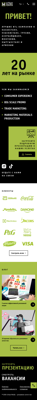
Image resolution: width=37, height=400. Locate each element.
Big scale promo (15, 102)
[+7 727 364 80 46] (33, 385)
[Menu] (33, 4)
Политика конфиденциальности (9, 388)
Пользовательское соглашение (26, 388)
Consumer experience (18, 96)
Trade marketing (15, 108)
